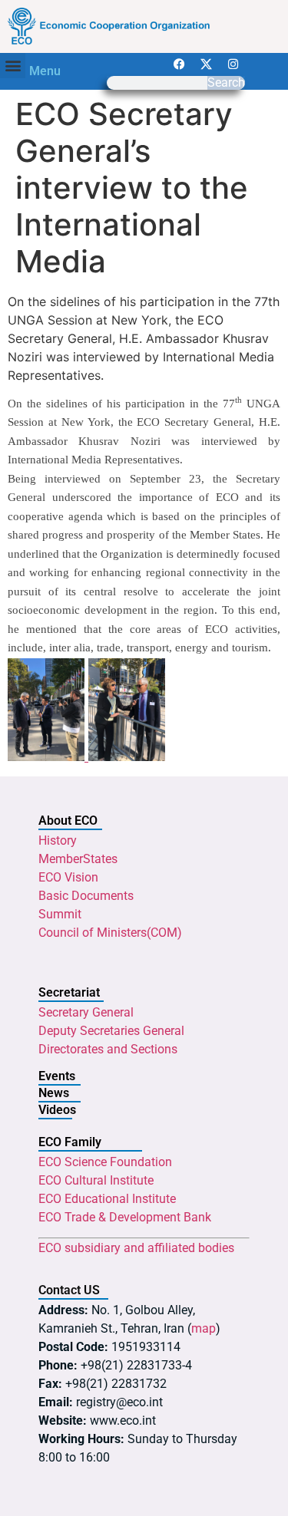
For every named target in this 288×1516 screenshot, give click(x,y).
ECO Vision (68, 877)
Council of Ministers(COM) (110, 932)
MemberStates (78, 859)
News (53, 1093)
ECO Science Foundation (105, 1162)
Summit (59, 914)
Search (226, 83)
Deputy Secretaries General (111, 1030)
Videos (57, 1109)
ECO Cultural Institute (96, 1180)
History (57, 840)
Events (56, 1076)
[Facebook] (179, 64)
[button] (12, 65)
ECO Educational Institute (107, 1198)
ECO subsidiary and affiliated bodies (136, 1248)
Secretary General (86, 1012)
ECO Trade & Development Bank (124, 1217)
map (203, 1328)
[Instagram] (233, 64)
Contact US (69, 1290)
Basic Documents (86, 895)
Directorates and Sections (107, 1049)
